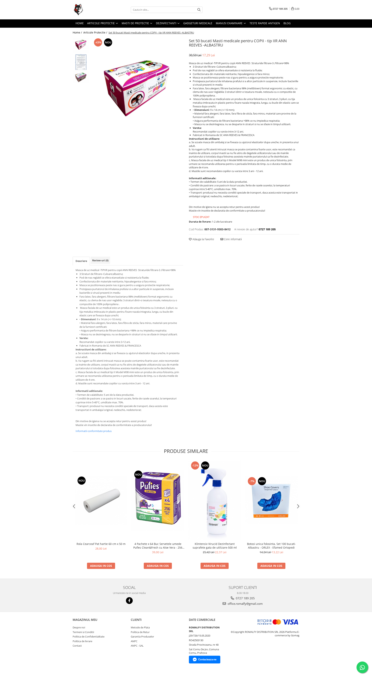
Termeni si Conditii (83, 632)
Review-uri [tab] (100, 260)
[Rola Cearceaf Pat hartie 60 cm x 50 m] (101, 500)
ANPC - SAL (137, 645)
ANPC (134, 641)
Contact (77, 645)
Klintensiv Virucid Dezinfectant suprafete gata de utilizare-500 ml (215, 545)
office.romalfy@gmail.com (245, 604)
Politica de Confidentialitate (88, 636)
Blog (287, 23)
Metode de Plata (140, 627)
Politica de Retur (140, 632)
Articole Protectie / (95, 32)
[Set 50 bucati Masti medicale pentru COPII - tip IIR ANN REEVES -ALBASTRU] (137, 90)
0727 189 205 (245, 598)
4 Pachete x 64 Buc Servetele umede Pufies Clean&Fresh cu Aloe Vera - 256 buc (157, 545)
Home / (78, 32)
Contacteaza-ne (207, 659)
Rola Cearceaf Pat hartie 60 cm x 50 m (101, 544)
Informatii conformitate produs (94, 431)
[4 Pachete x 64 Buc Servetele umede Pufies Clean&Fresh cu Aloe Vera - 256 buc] (157, 500)
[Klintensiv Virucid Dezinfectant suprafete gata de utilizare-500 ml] (214, 500)
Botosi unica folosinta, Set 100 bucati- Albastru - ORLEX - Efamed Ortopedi (271, 545)
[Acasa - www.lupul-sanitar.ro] (92, 9)
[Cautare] (198, 10)
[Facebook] (129, 600)
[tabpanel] (137, 90)
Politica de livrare (82, 641)
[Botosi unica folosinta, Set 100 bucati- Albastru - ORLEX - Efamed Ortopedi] (271, 500)
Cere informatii (232, 239)
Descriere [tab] (81, 261)
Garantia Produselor (142, 636)
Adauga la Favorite (203, 239)
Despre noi (79, 627)
